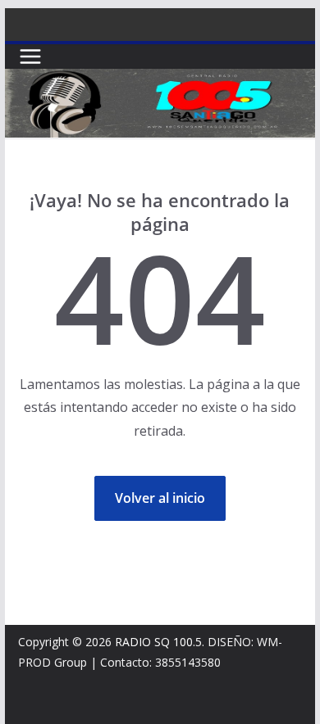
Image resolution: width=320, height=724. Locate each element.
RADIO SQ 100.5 (158, 641)
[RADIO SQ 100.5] (160, 80)
